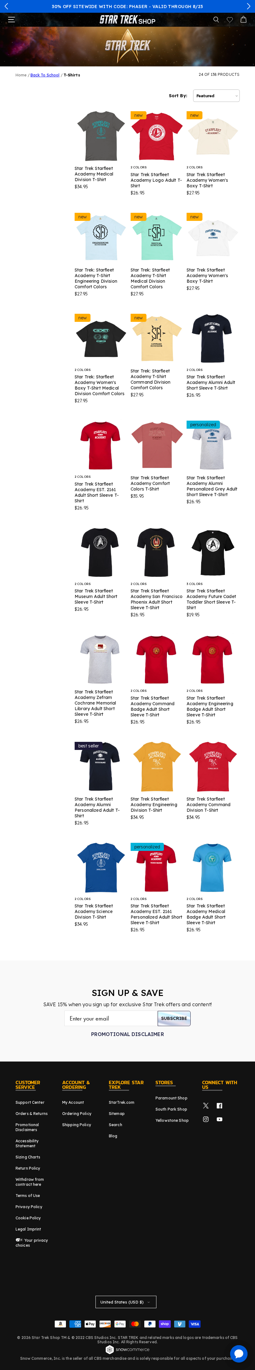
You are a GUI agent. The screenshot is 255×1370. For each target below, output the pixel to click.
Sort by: (178, 95)
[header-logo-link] (127, 19)
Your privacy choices (32, 1243)
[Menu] (11, 19)
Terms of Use (28, 1195)
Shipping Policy (76, 1124)
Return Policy (28, 1168)
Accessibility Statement (27, 1143)
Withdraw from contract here (30, 1182)
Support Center (30, 1102)
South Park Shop (171, 1109)
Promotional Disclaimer (127, 1034)
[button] (6, 6)
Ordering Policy (76, 1113)
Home (21, 75)
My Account (73, 1102)
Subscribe (174, 1018)
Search (115, 1124)
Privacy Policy (29, 1206)
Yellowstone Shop (172, 1120)
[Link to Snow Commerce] (127, 1353)
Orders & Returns (32, 1113)
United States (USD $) (122, 1301)
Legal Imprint (28, 1229)
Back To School (45, 75)
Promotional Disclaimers (27, 1127)
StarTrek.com (121, 1102)
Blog (113, 1136)
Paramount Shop (171, 1098)
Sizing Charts (28, 1157)
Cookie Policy (28, 1218)
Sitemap (117, 1113)
